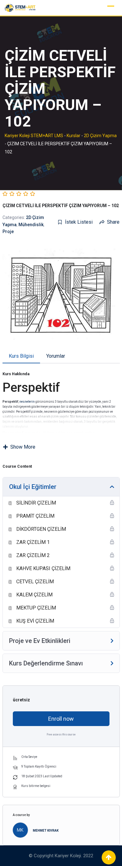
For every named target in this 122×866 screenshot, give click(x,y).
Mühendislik (30, 224)
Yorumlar (55, 356)
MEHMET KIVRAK (45, 830)
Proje (8, 231)
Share (113, 222)
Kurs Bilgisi (21, 356)
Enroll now (61, 718)
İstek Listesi (79, 222)
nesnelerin (27, 401)
